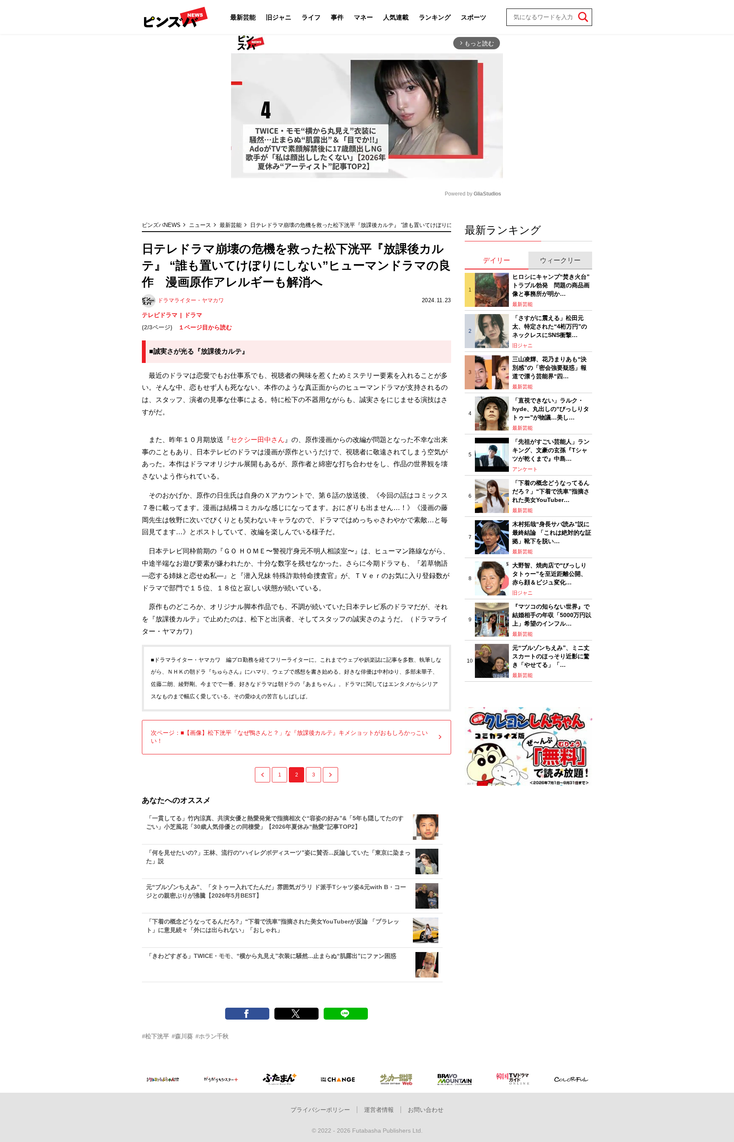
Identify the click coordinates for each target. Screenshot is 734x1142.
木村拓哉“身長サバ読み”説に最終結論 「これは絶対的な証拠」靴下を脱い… (551, 532)
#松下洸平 (155, 1036)
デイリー (496, 260)
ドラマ (193, 315)
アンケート (525, 469)
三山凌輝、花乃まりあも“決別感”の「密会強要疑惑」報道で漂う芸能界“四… (549, 367)
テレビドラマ (160, 315)
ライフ (311, 17)
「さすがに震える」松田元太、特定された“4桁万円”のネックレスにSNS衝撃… (549, 326)
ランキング (435, 17)
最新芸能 (243, 17)
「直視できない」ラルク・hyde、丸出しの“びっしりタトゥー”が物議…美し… (550, 408)
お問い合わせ (425, 1109)
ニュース (200, 225)
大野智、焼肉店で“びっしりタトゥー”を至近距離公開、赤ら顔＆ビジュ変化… (549, 573)
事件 (337, 17)
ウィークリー (560, 260)
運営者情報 (379, 1109)
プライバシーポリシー (320, 1109)
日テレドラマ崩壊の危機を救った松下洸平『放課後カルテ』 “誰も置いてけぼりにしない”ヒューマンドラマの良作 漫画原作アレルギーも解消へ (429, 225)
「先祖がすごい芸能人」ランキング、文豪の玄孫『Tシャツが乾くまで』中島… (551, 450)
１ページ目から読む (205, 327)
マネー (363, 17)
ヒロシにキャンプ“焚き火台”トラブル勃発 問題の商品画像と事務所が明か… (551, 285)
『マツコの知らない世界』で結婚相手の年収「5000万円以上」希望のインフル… (551, 614)
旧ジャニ (278, 17)
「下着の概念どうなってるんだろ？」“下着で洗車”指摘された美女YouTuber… (551, 491)
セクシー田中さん (257, 439)
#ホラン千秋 (212, 1036)
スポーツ (473, 17)
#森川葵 (182, 1036)
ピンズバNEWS (161, 225)
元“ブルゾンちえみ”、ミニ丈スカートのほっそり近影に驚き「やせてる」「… (551, 656)
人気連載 (396, 17)
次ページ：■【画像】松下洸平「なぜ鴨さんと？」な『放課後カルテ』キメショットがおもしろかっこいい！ (289, 737)
